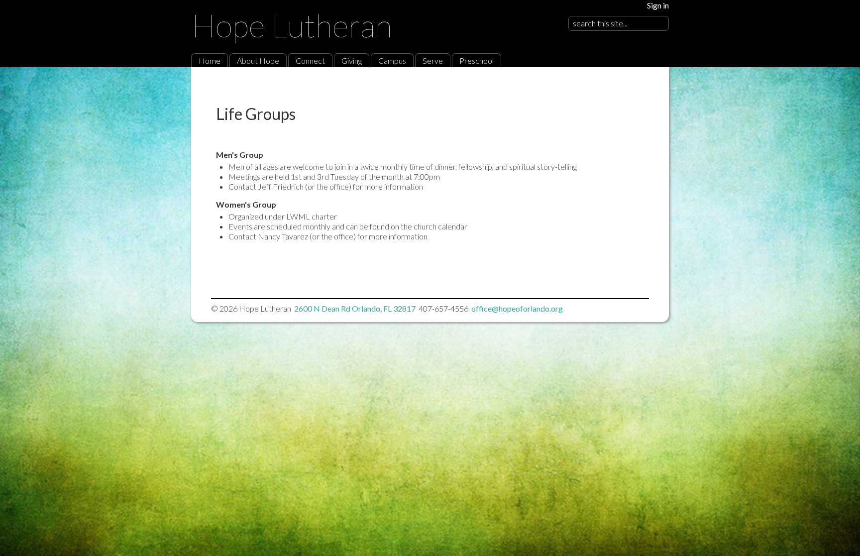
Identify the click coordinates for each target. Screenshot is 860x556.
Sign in (658, 5)
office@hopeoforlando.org (517, 308)
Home (209, 60)
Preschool (476, 60)
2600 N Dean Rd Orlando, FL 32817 (355, 308)
